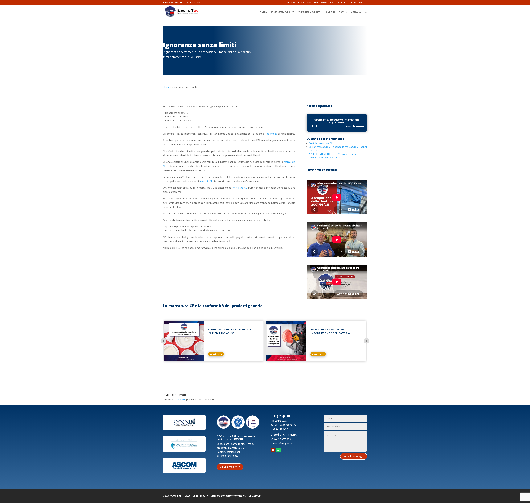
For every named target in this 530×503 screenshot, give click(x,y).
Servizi (330, 12)
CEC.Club (363, 2)
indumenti (271, 133)
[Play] (313, 126)
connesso (181, 399)
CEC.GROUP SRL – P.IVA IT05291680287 (185, 495)
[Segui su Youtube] (273, 450)
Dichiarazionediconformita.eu (228, 495)
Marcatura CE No (309, 12)
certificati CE (240, 187)
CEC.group (255, 495)
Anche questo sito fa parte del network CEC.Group (311, 2)
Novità (342, 12)
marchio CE (206, 181)
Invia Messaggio (353, 456)
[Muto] (353, 126)
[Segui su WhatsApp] (278, 450)
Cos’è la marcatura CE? (321, 143)
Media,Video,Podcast (347, 2)
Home (263, 12)
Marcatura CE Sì (281, 12)
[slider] (359, 126)
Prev (163, 341)
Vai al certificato (230, 467)
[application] (337, 126)
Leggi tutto (216, 354)
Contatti (356, 12)
